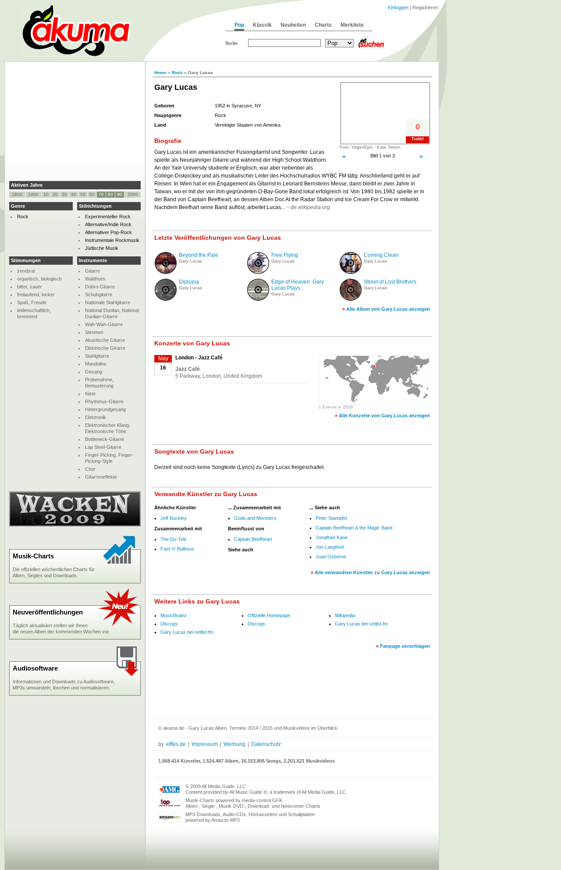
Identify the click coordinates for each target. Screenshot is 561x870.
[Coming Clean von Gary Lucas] (351, 272)
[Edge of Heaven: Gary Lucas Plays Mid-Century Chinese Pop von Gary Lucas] (258, 299)
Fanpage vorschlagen (405, 646)
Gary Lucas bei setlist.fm (361, 623)
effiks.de (176, 744)
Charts (323, 25)
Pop (239, 25)
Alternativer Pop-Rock (108, 232)
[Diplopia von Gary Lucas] (166, 299)
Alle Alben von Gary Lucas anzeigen (388, 309)
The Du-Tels (173, 539)
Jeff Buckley (173, 518)
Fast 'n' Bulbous (177, 548)
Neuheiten (293, 25)
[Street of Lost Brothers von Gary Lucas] (351, 299)
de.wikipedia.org (310, 207)
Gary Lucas (190, 261)
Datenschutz (266, 744)
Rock (177, 72)
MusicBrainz (173, 615)
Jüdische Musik (101, 248)
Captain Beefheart (253, 539)
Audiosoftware (35, 668)
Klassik (262, 25)
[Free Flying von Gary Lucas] (258, 272)
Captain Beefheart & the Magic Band (354, 527)
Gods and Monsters (255, 518)
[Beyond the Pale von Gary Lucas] (166, 272)
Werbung (234, 744)
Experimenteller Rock (108, 216)
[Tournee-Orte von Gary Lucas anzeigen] (374, 401)
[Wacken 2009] (75, 525)
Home (160, 72)
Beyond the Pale (198, 255)
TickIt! (418, 139)
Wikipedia (345, 615)
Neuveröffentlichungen (48, 612)
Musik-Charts (33, 556)
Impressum (205, 744)
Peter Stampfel (331, 518)
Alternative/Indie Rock (108, 224)
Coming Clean (381, 255)
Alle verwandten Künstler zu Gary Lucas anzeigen (372, 572)
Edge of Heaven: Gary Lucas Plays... (297, 285)
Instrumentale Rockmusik (112, 240)
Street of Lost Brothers (390, 282)
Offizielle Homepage (269, 615)
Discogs (169, 623)
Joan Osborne (331, 556)
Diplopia (189, 282)
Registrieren (425, 7)
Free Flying (284, 255)
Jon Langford (330, 547)
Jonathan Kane (332, 537)
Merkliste (352, 25)
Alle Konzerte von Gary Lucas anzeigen (384, 415)
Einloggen (398, 7)
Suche (231, 43)
